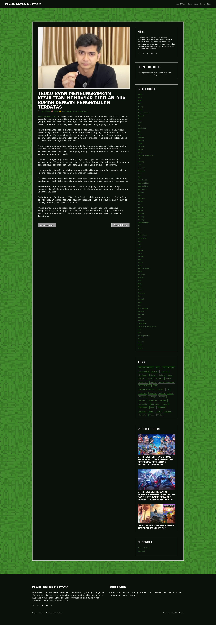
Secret (140, 296)
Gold (139, 195)
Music (170, 393)
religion (141, 275)
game (170, 375)
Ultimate (142, 415)
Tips (139, 330)
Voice (152, 415)
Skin (139, 305)
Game (139, 177)
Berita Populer (144, 113)
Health (140, 207)
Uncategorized (144, 336)
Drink (140, 153)
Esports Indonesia (145, 156)
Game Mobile (143, 180)
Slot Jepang (143, 308)
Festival (141, 171)
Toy (139, 333)
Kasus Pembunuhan (166, 382)
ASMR (139, 101)
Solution (161, 408)
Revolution (143, 404)
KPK (155, 386)
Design (140, 149)
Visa (139, 339)
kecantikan (142, 238)
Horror (168, 379)
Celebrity (142, 128)
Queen (140, 272)
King (139, 241)
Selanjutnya (120, 225)
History (141, 217)
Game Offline (143, 183)
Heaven (140, 210)
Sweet (151, 411)
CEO (139, 131)
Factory (141, 162)
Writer (140, 348)
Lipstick (142, 393)
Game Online (143, 186)
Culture (141, 146)
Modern (162, 393)
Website (141, 342)
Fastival (141, 168)
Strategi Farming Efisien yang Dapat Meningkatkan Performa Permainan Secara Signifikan (156, 461)
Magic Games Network (23, 3)
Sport (140, 317)
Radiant (163, 400)
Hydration (143, 382)
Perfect (142, 400)
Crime (140, 143)
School (140, 290)
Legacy (160, 389)
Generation (142, 189)
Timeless (167, 411)
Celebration (144, 371)
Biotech (141, 116)
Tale (158, 411)
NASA (139, 259)
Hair (139, 204)
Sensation (143, 408)
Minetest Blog (144, 548)
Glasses (141, 192)
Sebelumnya (46, 225)
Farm (139, 165)
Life (139, 247)
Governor (141, 198)
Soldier (141, 314)
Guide (150, 379)
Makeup (140, 250)
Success (142, 411)
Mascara (153, 393)
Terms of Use (37, 613)
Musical (142, 397)
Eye (139, 159)
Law (139, 244)
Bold (157, 368)
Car (139, 125)
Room (139, 281)
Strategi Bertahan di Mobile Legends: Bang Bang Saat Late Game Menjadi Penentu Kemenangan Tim (156, 496)
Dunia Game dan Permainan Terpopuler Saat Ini (156, 526)
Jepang (153, 382)
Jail (139, 226)
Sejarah (141, 299)
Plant (140, 265)
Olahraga (152, 397)
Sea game (141, 293)
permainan (153, 400)
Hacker (140, 201)
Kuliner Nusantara (146, 389)
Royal (140, 284)
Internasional (144, 223)
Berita (56, 111)
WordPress (180, 613)
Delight (165, 371)
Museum (140, 256)
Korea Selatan (145, 386)
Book (139, 119)
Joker (140, 232)
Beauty (140, 107)
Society (141, 311)
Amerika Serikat (145, 368)
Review (140, 278)
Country (141, 140)
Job (139, 229)
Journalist (142, 235)
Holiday (141, 220)
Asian (140, 98)
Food (139, 174)
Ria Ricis (76, 111)
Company (141, 137)
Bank (139, 104)
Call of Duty (168, 368)
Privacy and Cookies (54, 613)
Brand (140, 122)
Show (139, 302)
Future (162, 375)
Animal (140, 95)
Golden (141, 379)
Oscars (140, 262)
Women (140, 345)
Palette (162, 397)
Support (141, 320)
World (160, 415)
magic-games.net (47, 116)
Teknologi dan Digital (147, 326)
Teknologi (142, 323)
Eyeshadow (143, 375)
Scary (140, 287)
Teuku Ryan (84, 111)
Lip (167, 389)
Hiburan (141, 214)
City (139, 134)
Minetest (141, 551)
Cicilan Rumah (67, 111)
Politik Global (144, 268)
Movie (140, 253)
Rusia (165, 404)
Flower (153, 375)
